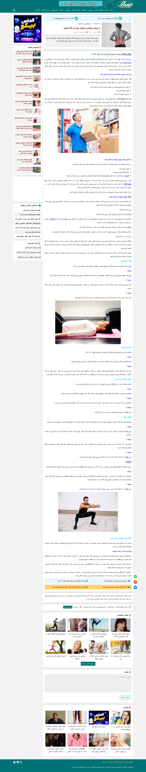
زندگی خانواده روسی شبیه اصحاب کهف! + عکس (71, 581)
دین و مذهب (45, 10)
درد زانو (53, 219)
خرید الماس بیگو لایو (99, 726)
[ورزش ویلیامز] (88, 131)
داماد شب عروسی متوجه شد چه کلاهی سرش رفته (98, 750)
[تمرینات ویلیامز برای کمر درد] (88, 322)
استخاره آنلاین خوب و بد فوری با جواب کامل (115, 587)
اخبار (106, 10)
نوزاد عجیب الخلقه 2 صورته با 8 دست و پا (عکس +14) (55, 727)
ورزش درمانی (68, 607)
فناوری (37, 10)
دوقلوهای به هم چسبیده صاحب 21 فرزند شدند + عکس (77, 750)
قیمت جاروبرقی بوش (33, 252)
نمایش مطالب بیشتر (88, 664)
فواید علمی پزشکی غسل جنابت (31, 210)
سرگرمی (90, 10)
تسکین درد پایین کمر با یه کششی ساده (77, 635)
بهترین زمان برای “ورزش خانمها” (77, 657)
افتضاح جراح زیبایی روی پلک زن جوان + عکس (120, 750)
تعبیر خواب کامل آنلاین (32, 247)
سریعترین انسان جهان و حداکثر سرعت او (99, 635)
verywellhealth (120, 607)
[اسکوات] (88, 512)
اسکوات (128, 461)
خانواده (84, 10)
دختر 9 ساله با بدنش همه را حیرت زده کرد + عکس (77, 727)
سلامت (61, 10)
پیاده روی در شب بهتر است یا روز (120, 657)
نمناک (111, 10)
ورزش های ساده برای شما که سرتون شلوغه (98, 657)
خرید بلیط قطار (23, 257)
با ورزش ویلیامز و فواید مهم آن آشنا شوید (81, 28)
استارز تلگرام (21, 252)
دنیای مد (68, 10)
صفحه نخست (128, 762)
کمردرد (127, 176)
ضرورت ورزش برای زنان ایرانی (56, 656)
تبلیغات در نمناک (107, 762)
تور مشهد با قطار (34, 257)
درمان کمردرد (127, 62)
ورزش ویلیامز (126, 54)
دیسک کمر (121, 99)
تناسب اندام (76, 10)
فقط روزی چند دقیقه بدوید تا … (55, 635)
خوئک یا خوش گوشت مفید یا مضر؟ (30, 215)
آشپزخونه (54, 10)
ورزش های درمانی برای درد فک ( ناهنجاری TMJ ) (120, 635)
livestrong (110, 607)
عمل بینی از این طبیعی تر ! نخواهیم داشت (115, 581)
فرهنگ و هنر (99, 10)
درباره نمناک (118, 762)
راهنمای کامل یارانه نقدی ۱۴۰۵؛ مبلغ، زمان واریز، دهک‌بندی (68, 587)
